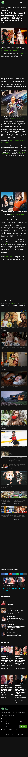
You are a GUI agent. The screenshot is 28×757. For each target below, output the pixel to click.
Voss (17, 658)
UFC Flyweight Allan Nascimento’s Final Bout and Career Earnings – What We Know (20, 617)
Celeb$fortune (14, 303)
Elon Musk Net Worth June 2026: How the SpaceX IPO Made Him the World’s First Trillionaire (20, 647)
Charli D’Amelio (15, 214)
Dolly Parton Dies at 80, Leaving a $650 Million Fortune (16, 559)
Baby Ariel (21, 214)
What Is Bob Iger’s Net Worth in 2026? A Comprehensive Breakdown (16, 582)
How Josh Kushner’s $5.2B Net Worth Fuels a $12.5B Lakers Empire (16, 590)
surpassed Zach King (9, 256)
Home (2, 7)
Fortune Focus (22, 303)
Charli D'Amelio (10, 525)
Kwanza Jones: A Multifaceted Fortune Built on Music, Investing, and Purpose (16, 567)
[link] (5, 535)
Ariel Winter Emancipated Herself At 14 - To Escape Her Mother (9, 535)
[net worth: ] (10, 48)
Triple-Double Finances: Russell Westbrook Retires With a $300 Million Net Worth (16, 575)
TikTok (16, 525)
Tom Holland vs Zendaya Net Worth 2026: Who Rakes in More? (7, 616)
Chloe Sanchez (19, 627)
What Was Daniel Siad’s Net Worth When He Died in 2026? (6, 646)
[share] (12, 534)
